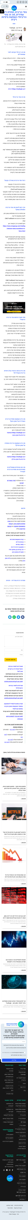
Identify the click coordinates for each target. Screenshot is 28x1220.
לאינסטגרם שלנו (15, 740)
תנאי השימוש (9, 1052)
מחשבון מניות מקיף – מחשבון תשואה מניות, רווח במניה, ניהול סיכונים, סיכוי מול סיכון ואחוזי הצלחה (14, 788)
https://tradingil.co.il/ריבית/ (16, 89)
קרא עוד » (23, 798)
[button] (26, 6)
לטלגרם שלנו (16, 730)
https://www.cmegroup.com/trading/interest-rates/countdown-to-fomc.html (14, 228)
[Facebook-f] (12, 1170)
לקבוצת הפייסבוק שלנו (13, 742)
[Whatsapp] (4, 1170)
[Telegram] (7, 1170)
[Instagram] (9, 1170)
